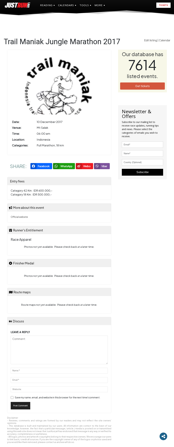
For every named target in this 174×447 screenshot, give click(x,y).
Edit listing (151, 40)
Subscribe (142, 172)
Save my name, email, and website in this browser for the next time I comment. (57, 397)
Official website (19, 216)
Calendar (164, 40)
